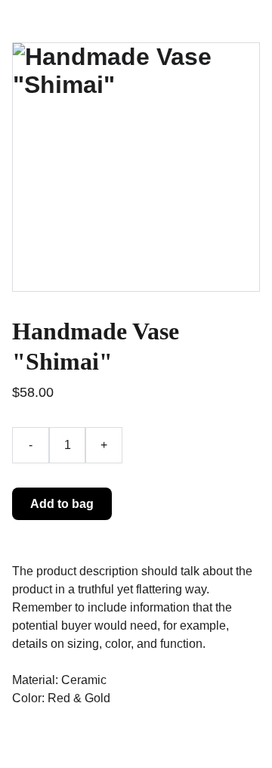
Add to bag (62, 503)
